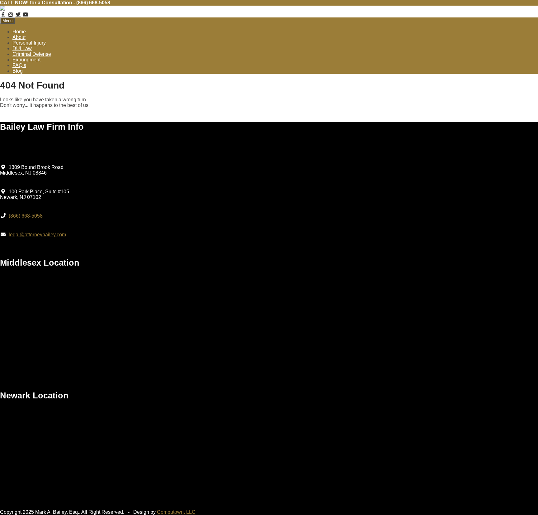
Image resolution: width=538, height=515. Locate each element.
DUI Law (22, 48)
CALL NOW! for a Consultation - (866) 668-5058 (55, 2)
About (19, 37)
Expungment (26, 59)
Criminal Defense (31, 54)
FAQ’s (19, 65)
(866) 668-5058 (26, 216)
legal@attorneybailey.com (37, 234)
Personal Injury (29, 43)
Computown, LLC (176, 512)
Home (19, 31)
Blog (17, 71)
